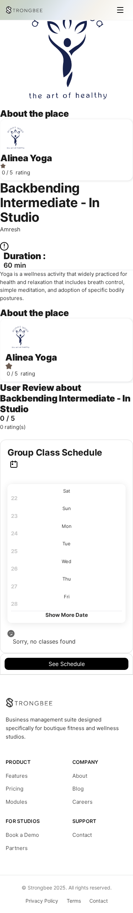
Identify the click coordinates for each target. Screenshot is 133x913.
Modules (16, 801)
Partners (17, 848)
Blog (78, 788)
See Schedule (67, 663)
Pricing (14, 788)
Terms (74, 901)
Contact (82, 834)
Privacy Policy (42, 901)
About (79, 775)
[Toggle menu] (120, 10)
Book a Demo (22, 834)
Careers (82, 801)
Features (17, 775)
